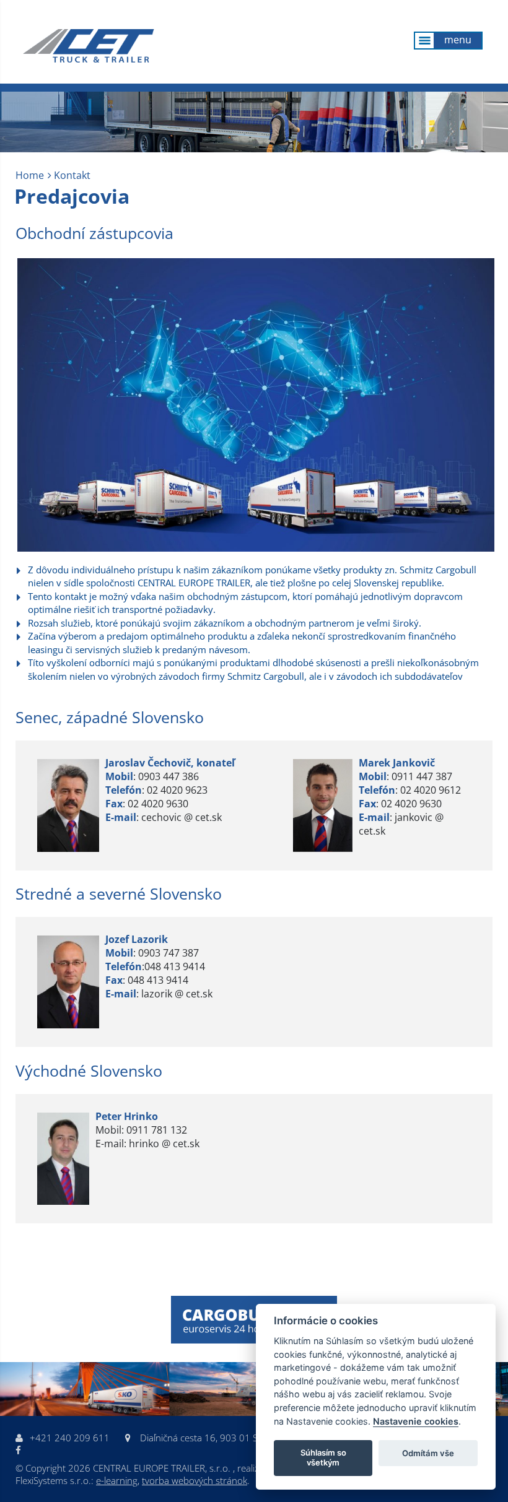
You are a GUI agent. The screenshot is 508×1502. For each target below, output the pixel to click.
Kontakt (72, 175)
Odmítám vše (428, 1453)
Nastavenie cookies (415, 1421)
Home (29, 175)
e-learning (117, 1480)
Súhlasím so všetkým (323, 1457)
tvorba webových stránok (194, 1480)
